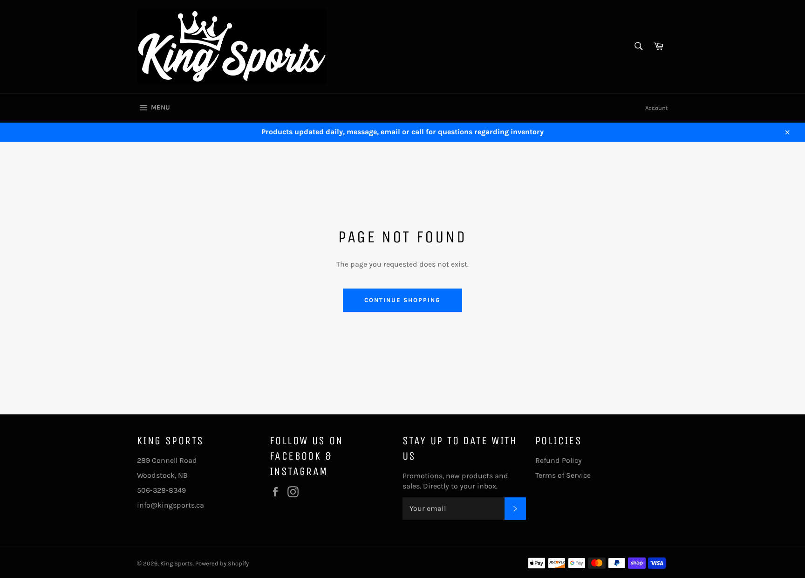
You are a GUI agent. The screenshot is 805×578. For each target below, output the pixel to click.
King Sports (176, 563)
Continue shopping (402, 299)
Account (656, 107)
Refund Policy (558, 460)
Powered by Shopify (222, 563)
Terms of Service (563, 475)
